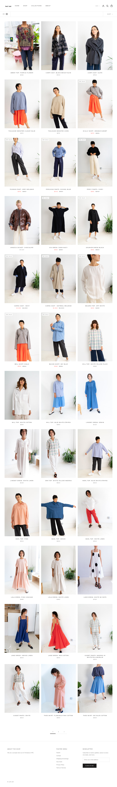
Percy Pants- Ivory (95, 189)
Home (17, 5)
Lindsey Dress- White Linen (21, 480)
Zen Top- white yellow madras (58, 480)
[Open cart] (111, 6)
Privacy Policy (60, 765)
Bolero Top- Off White (95, 306)
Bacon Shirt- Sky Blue (58, 364)
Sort (109, 14)
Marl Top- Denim (58, 539)
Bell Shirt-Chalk (22, 364)
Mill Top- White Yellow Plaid (95, 364)
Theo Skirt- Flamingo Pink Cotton (58, 715)
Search (58, 753)
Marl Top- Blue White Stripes (95, 480)
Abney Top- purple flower (22, 72)
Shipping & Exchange (62, 759)
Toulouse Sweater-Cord (58, 131)
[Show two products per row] (3, 14)
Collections (36, 5)
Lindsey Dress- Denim (95, 422)
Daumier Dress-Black (95, 247)
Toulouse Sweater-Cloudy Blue (22, 131)
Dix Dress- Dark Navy (58, 247)
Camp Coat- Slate (95, 72)
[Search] (107, 6)
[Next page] (64, 732)
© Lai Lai (10, 781)
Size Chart (59, 762)
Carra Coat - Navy (22, 306)
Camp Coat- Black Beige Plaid (58, 72)
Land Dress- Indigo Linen (22, 655)
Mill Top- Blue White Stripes (58, 422)
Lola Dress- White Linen (58, 597)
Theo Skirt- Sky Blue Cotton (95, 715)
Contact (58, 756)
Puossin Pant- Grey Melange (22, 189)
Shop (25, 5)
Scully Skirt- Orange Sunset (95, 131)
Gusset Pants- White (22, 715)
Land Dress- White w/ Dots (95, 597)
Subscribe (89, 765)
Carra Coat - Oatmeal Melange (58, 306)
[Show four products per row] (7, 14)
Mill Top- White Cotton (22, 422)
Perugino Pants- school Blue (58, 189)
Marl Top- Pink (22, 539)
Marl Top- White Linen (95, 539)
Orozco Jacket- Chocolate (21, 247)
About (48, 5)
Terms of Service (61, 768)
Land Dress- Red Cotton (58, 655)
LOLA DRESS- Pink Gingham (22, 597)
